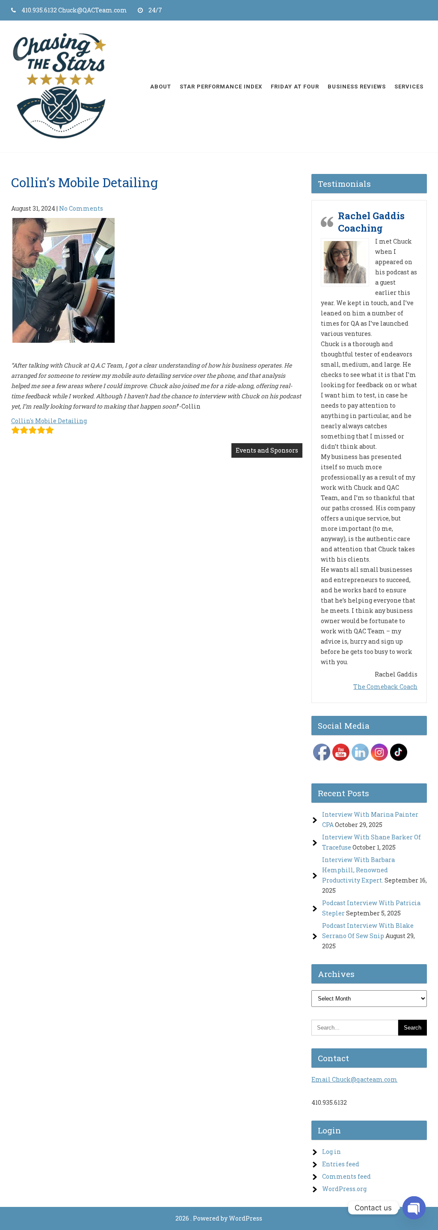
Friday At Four (295, 86)
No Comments (81, 208)
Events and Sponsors (267, 450)
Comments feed (346, 1129)
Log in (331, 1104)
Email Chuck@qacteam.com (354, 1032)
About (160, 86)
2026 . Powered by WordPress (218, 1171)
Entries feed (340, 1116)
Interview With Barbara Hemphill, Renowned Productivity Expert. (358, 822)
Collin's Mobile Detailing (49, 421)
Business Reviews (357, 86)
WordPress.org (344, 1141)
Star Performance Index (221, 86)
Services (408, 86)
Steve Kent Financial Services (372, 422)
